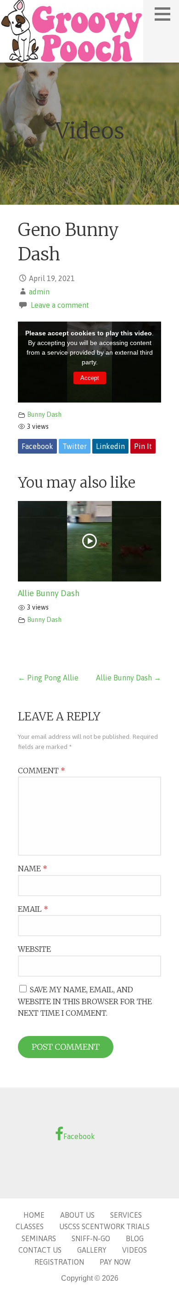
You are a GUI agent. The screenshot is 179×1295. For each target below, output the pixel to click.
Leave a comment (60, 305)
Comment (41, 770)
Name (32, 868)
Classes (30, 1226)
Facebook (37, 446)
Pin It (143, 446)
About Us (77, 1215)
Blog (135, 1238)
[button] (165, 14)
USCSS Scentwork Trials (104, 1226)
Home (34, 1215)
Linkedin (110, 446)
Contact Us (40, 1250)
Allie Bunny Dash (48, 593)
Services (126, 1215)
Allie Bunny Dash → (128, 677)
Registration (59, 1262)
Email (33, 909)
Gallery (91, 1250)
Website (34, 949)
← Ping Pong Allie (48, 677)
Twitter (74, 446)
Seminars (39, 1238)
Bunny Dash (44, 414)
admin (39, 292)
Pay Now (115, 1262)
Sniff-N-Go (91, 1238)
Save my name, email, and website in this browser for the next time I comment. (85, 1001)
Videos (134, 1250)
